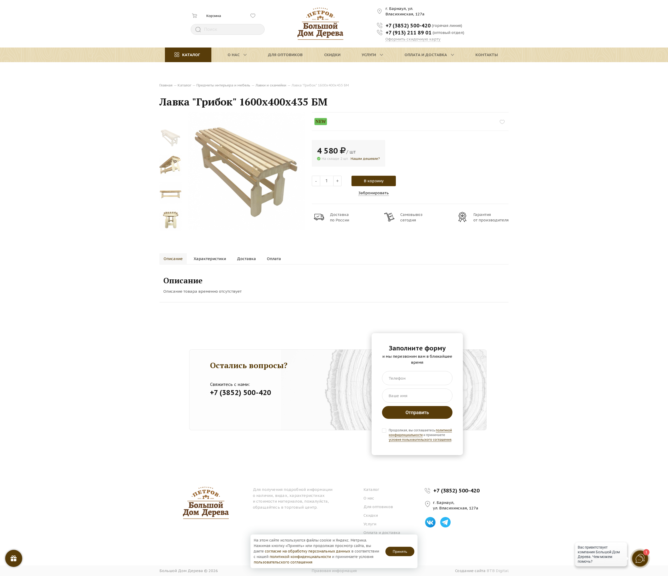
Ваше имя (398, 395)
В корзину (374, 180)
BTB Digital (498, 570)
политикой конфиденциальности (420, 432)
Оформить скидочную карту (412, 39)
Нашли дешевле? (365, 158)
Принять (400, 551)
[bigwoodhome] (320, 24)
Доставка (246, 258)
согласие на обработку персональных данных (307, 551)
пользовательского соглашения (283, 562)
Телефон (397, 378)
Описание (173, 258)
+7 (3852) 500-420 (456, 490)
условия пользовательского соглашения (420, 440)
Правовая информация (334, 570)
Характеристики (210, 258)
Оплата (274, 258)
